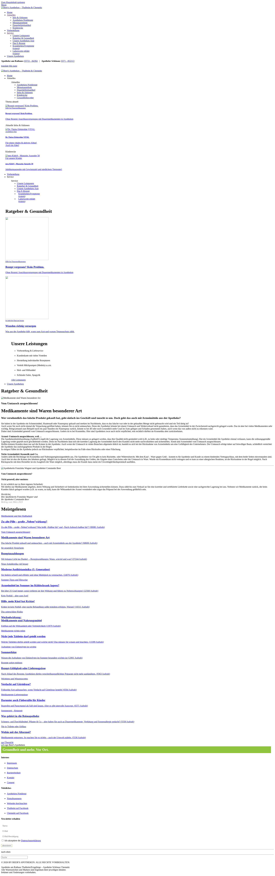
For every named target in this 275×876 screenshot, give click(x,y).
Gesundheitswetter (25, 97)
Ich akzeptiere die (22, 840)
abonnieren (6, 846)
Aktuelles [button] (11, 78)
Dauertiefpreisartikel (22, 25)
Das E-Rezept (19, 43)
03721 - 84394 (31, 61)
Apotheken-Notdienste (23, 20)
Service (10, 33)
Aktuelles (11, 15)
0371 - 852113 (67, 61)
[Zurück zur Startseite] (21, 7)
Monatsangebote (20, 22)
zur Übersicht (7, 742)
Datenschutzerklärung (31, 840)
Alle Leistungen (18, 380)
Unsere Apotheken (15, 56)
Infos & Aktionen (25, 92)
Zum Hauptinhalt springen (13, 2)
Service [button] (10, 177)
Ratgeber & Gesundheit (23, 38)
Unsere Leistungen (21, 35)
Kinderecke (18, 28)
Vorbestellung (13, 30)
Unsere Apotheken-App (23, 40)
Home (9, 12)
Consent (10, 782)
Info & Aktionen (20, 17)
